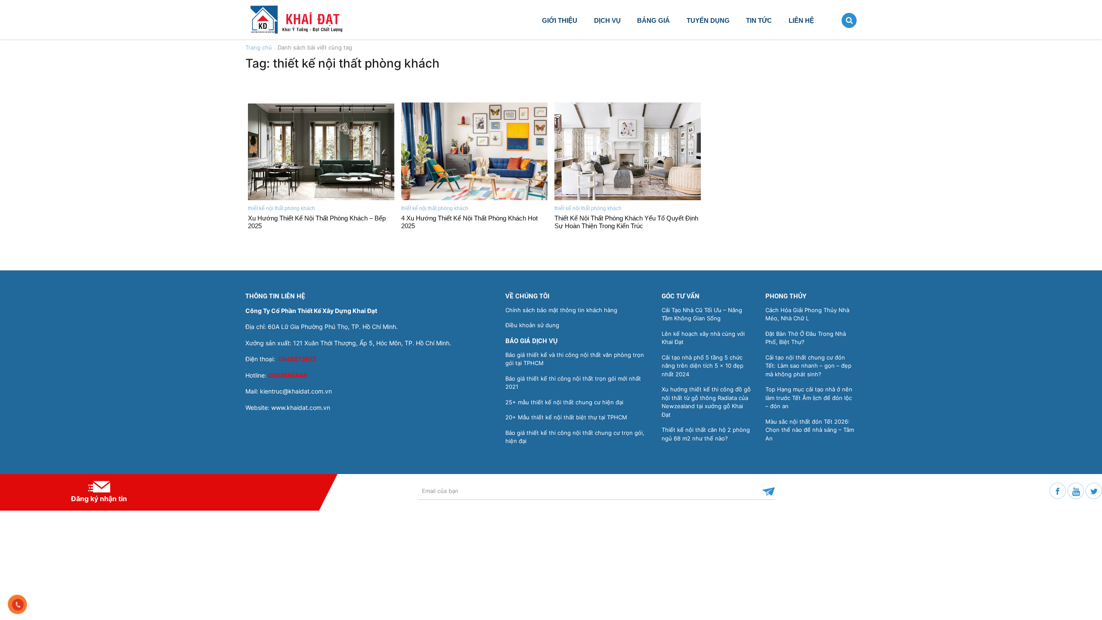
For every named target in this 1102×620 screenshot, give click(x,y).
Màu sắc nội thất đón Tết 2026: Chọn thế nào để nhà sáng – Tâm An (809, 430)
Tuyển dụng (708, 20)
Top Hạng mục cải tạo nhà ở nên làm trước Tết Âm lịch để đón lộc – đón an (808, 397)
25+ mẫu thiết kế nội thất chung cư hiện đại (564, 402)
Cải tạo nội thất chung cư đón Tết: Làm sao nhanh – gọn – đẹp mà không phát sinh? (808, 366)
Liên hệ (801, 20)
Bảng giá (653, 20)
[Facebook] (1058, 490)
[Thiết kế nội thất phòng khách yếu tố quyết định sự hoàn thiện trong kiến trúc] (627, 151)
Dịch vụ (607, 20)
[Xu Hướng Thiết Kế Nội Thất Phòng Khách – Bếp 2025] (321, 151)
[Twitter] (1094, 490)
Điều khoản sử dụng (532, 325)
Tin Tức (759, 20)
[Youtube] (1077, 490)
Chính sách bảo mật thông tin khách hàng (561, 310)
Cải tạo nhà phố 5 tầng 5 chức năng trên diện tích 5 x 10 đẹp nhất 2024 (702, 366)
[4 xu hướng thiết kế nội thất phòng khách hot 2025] (474, 151)
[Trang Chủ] (304, 19)
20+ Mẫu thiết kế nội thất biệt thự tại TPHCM (566, 417)
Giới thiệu (559, 20)
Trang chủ (258, 47)
